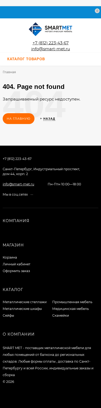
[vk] (37, 194)
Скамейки (60, 315)
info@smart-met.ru (50, 48)
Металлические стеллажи (25, 302)
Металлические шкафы (22, 309)
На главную (18, 119)
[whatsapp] (42, 194)
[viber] (52, 194)
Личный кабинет (16, 264)
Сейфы (8, 315)
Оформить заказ (16, 271)
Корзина (10, 257)
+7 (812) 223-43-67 (51, 42)
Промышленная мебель (72, 302)
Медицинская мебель (70, 309)
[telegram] (47, 194)
